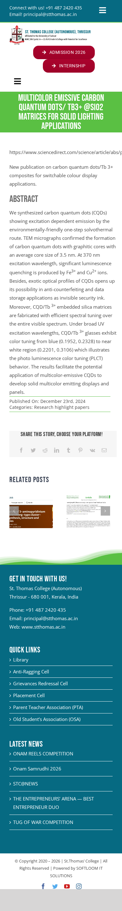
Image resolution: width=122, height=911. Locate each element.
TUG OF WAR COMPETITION (43, 822)
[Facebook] (21, 450)
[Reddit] (45, 450)
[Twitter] (33, 450)
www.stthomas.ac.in (43, 627)
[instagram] (79, 886)
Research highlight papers (61, 407)
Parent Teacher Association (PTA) (48, 707)
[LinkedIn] (56, 450)
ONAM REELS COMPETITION (43, 753)
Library (20, 659)
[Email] (104, 450)
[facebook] (43, 886)
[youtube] (67, 886)
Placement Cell (29, 695)
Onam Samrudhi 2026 (37, 768)
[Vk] (92, 450)
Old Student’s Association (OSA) (46, 719)
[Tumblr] (68, 450)
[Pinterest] (80, 450)
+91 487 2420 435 (46, 610)
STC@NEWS (25, 783)
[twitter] (55, 886)
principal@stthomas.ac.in (51, 618)
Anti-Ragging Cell (31, 671)
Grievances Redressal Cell (40, 683)
